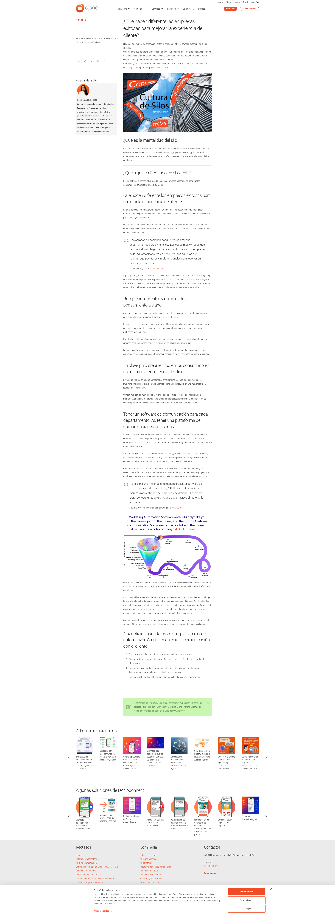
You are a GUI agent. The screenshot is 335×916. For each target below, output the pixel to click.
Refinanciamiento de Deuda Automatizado (130, 819)
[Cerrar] (208, 703)
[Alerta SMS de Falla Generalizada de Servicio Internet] (155, 798)
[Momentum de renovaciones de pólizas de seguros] (108, 798)
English (245, 2)
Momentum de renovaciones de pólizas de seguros (108, 818)
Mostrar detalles (101, 911)
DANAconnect (156, 268)
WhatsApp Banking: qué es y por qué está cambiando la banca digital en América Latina (131, 763)
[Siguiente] (266, 758)
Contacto (219, 2)
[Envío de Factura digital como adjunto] (226, 798)
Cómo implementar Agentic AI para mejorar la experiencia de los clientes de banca (250, 763)
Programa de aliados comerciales (155, 867)
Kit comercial (146, 863)
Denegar (247, 909)
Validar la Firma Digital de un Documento (95, 878)
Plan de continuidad (149, 870)
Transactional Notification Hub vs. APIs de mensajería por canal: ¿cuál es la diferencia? (84, 763)
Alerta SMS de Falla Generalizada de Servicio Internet (155, 823)
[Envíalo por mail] (79, 61)
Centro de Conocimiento (87, 874)
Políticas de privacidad (150, 874)
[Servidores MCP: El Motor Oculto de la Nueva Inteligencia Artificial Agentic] (203, 739)
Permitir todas (246, 891)
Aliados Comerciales (233, 2)
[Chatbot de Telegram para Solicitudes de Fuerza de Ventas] (84, 798)
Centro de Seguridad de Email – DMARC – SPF (97, 867)
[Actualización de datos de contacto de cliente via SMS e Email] (179, 798)
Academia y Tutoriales (86, 870)
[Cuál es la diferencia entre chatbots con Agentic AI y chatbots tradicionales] (226, 739)
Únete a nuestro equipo (150, 882)
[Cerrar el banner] (271, 889)
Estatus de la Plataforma (87, 859)
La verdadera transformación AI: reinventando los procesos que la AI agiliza (178, 763)
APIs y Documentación (86, 863)
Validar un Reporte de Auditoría (90, 882)
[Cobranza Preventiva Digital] (250, 798)
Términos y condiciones (151, 878)
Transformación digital (91, 42)
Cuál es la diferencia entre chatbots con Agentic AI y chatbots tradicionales (226, 763)
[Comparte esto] (85, 61)
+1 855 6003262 (211, 866)
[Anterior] (69, 758)
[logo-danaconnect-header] (87, 8)
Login (253, 2)
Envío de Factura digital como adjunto (225, 823)
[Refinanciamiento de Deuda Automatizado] (132, 798)
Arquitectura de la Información (91, 38)
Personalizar (245, 900)
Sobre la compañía (148, 855)
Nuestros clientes (148, 859)
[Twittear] (91, 61)
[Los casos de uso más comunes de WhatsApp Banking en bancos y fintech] (108, 739)
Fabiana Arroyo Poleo (87, 100)
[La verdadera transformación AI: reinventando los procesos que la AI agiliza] (179, 739)
